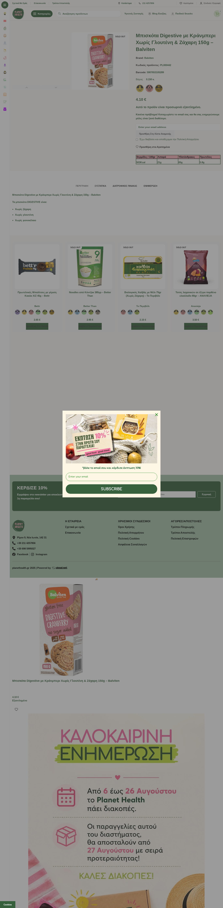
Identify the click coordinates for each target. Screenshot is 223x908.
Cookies (8, 904)
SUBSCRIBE (111, 489)
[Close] (156, 414)
